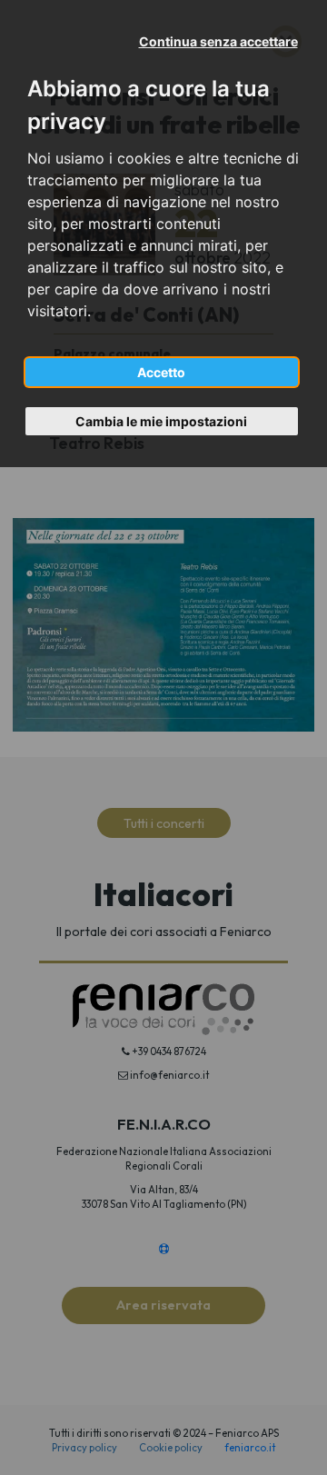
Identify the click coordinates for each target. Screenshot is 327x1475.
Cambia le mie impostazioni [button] (161, 421)
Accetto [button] (161, 372)
